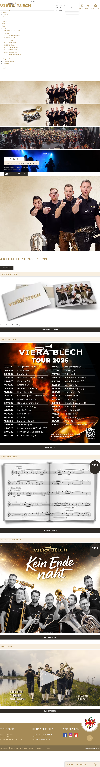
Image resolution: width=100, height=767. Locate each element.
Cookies (46, 748)
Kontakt (95, 9)
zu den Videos (50, 711)
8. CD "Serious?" (9, 38)
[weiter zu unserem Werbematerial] (50, 322)
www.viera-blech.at (43, 739)
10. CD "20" (8, 33)
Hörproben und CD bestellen (17, 174)
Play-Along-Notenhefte (10, 61)
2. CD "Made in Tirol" (11, 52)
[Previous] (3, 166)
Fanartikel (59, 10)
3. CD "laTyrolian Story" (11, 50)
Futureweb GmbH (93, 748)
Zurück (6, 268)
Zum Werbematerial (50, 330)
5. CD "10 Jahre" (9, 45)
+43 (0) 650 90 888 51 (44, 734)
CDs (4, 28)
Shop (87, 9)
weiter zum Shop (50, 637)
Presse (38, 748)
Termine (4, 21)
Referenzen (6, 17)
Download (50, 447)
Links (31, 748)
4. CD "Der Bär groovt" (11, 47)
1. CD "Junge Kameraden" (12, 54)
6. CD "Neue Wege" (10, 42)
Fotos (81, 9)
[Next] (96, 166)
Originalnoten (7, 59)
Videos (5, 12)
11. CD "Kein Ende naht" (12, 31)
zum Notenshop (50, 530)
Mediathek (6, 14)
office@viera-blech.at (39, 737)
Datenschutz (16, 748)
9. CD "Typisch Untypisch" (12, 35)
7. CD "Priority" (9, 40)
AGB (25, 748)
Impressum (4, 748)
